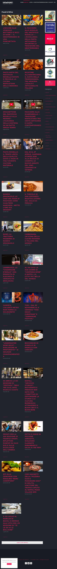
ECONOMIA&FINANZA (50, 106)
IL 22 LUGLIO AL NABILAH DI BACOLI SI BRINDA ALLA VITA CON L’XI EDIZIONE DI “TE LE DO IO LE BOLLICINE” (11, 523)
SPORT (47, 145)
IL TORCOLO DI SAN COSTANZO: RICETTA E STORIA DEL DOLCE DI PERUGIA (32, 198)
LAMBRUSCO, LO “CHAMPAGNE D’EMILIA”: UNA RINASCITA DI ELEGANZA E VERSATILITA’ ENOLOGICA (10, 274)
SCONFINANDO (49, 140)
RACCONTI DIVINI (49, 129)
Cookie (14, 560)
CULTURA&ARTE (49, 101)
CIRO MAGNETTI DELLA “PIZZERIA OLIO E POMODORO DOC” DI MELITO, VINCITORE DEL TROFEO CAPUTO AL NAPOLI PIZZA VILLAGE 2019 (33, 483)
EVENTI (47, 109)
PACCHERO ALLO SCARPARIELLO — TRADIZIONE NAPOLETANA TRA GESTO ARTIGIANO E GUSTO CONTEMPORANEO (33, 118)
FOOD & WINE (49, 115)
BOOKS (47, 92)
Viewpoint (48, 148)
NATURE (47, 124)
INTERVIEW (48, 118)
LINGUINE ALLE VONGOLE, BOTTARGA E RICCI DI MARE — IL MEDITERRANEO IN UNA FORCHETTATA (11, 34)
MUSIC (47, 121)
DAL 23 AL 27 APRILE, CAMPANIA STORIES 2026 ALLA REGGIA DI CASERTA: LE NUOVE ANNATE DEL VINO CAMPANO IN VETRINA (33, 161)
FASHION (48, 112)
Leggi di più (5, 134)
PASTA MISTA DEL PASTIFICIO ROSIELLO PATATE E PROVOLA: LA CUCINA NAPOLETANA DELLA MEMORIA (11, 79)
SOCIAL (47, 142)
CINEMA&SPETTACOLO (50, 95)
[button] (54, 2)
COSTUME (48, 98)
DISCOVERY (48, 104)
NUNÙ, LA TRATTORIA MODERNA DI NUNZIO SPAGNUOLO (9, 238)
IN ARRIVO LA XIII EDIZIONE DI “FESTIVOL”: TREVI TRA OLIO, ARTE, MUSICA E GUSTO (11, 385)
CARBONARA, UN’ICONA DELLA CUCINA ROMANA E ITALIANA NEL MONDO (32, 238)
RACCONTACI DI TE (50, 127)
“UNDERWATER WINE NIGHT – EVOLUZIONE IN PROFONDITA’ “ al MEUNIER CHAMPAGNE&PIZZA (11, 349)
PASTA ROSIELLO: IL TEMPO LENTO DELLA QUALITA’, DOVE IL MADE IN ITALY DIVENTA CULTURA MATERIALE (10, 158)
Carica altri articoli (22, 542)
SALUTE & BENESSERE (48, 136)
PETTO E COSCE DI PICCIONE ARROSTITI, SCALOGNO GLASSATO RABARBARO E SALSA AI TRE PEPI (33, 441)
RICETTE (47, 132)
